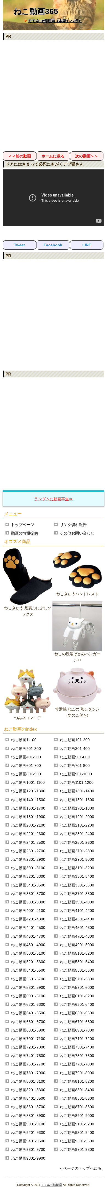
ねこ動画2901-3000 (77, 859)
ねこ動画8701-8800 (77, 1107)
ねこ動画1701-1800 (77, 808)
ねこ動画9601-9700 (28, 1149)
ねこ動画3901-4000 (77, 902)
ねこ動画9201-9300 (28, 1132)
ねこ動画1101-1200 (77, 782)
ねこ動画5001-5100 (28, 953)
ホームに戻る (52, 156)
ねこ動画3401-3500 (28, 885)
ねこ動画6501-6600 (77, 1013)
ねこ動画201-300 (26, 748)
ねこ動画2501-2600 (77, 842)
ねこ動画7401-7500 (28, 1055)
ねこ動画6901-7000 (77, 1030)
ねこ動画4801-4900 (28, 945)
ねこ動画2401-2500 (28, 842)
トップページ (22, 524)
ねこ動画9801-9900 (28, 1158)
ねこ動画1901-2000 (77, 816)
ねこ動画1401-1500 (28, 800)
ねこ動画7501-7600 (77, 1055)
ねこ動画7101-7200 (77, 1038)
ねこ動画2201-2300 (28, 833)
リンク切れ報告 (73, 524)
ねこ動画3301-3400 (77, 876)
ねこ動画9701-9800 (77, 1149)
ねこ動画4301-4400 (77, 919)
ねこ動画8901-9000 (77, 1115)
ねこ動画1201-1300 (28, 791)
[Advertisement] (53, 95)
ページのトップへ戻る (82, 1168)
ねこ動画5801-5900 (28, 987)
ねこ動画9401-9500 (28, 1141)
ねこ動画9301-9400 (77, 1132)
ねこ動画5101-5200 (77, 953)
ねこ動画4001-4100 (28, 910)
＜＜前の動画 (19, 156)
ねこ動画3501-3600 (77, 885)
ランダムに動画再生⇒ (53, 499)
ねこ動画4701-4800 (77, 936)
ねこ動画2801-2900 (28, 859)
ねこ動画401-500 (26, 757)
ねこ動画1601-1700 (28, 808)
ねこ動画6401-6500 (28, 1013)
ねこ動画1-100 (23, 740)
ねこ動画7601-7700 (28, 1064)
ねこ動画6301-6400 (77, 1004)
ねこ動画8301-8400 (77, 1090)
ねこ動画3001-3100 (28, 868)
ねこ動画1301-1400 (77, 791)
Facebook (53, 245)
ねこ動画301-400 (75, 748)
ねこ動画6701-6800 (77, 1021)
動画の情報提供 (24, 533)
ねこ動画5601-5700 (28, 979)
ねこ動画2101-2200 (77, 825)
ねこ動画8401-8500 (28, 1098)
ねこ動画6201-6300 (28, 1004)
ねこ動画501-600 (75, 757)
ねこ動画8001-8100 (28, 1081)
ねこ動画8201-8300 (28, 1090)
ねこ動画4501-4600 (77, 927)
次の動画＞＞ (86, 156)
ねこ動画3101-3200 (77, 868)
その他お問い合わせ (77, 533)
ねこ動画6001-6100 (28, 996)
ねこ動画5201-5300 (28, 962)
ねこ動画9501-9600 (77, 1141)
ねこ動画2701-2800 (77, 851)
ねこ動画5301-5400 (77, 962)
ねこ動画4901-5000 (77, 945)
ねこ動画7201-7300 (28, 1047)
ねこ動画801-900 (26, 774)
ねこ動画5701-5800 (77, 979)
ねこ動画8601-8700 (28, 1107)
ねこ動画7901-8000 (77, 1073)
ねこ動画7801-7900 (28, 1073)
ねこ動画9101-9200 (77, 1124)
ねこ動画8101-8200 (77, 1081)
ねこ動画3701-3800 (77, 893)
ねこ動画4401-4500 (28, 927)
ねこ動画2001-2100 (28, 825)
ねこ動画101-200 (75, 740)
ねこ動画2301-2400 (77, 833)
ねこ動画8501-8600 (77, 1098)
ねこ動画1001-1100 (28, 782)
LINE (86, 245)
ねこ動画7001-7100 (28, 1038)
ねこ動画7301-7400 (77, 1047)
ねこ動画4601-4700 (28, 936)
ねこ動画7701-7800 (77, 1064)
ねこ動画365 (36, 11)
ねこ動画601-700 (26, 765)
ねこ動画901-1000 (76, 774)
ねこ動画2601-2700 (28, 851)
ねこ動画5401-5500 (28, 970)
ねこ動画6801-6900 (28, 1030)
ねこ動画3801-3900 (28, 902)
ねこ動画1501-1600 (77, 800)
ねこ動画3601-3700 (28, 893)
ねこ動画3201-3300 (28, 876)
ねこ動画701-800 (75, 765)
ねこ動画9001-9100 (28, 1124)
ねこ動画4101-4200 (77, 910)
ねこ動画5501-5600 (77, 970)
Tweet (19, 245)
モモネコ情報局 (51, 1184)
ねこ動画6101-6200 (77, 996)
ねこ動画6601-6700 (28, 1021)
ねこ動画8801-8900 (28, 1115)
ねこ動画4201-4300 (28, 919)
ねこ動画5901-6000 (77, 987)
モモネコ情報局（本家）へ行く (55, 21)
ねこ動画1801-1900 (28, 816)
